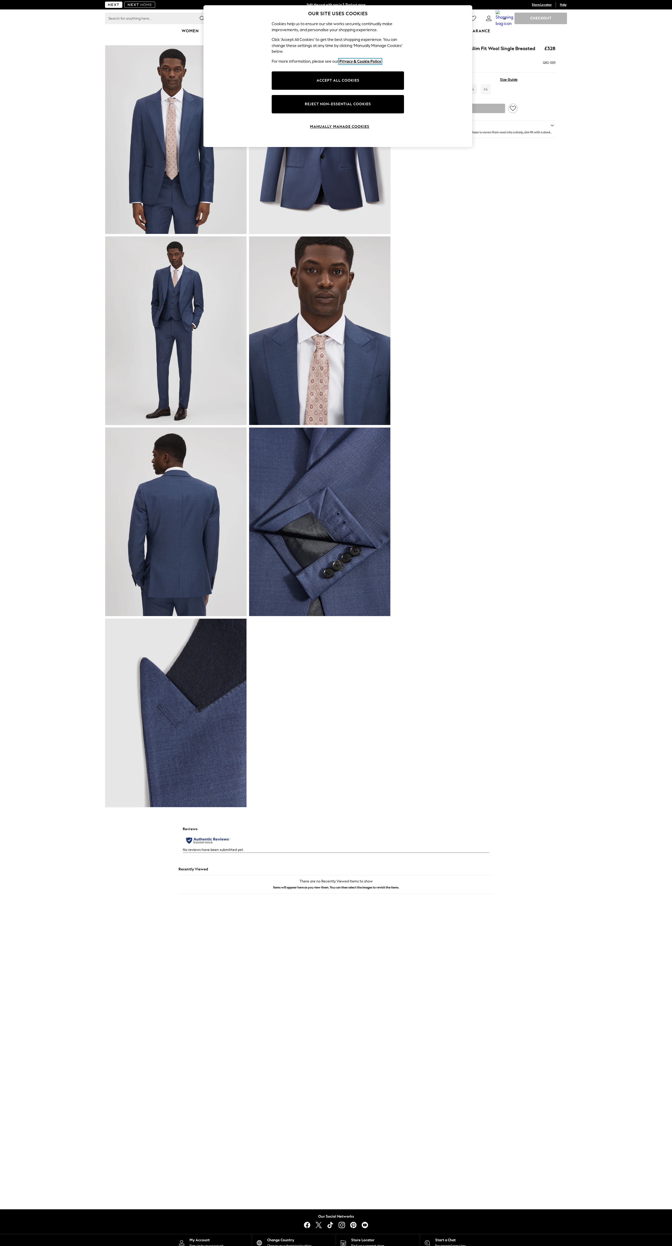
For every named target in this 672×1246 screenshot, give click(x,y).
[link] (489, 18)
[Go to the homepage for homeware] (139, 5)
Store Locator (542, 5)
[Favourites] (473, 18)
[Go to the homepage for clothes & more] (113, 5)
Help (563, 5)
